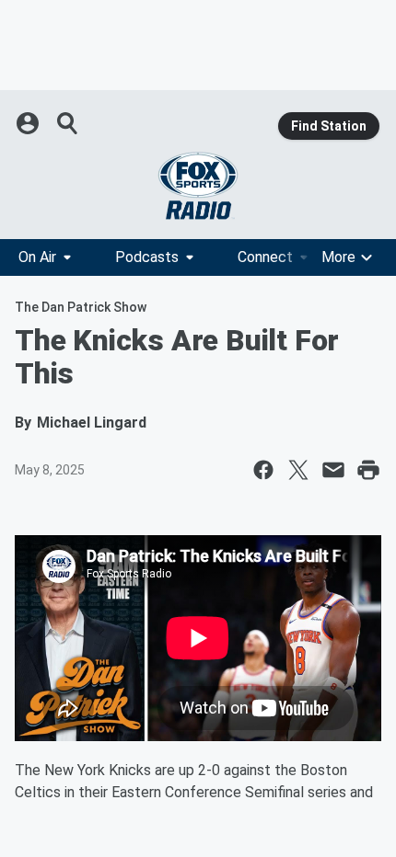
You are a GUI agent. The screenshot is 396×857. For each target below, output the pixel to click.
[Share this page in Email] (333, 470)
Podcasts (147, 257)
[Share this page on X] (298, 470)
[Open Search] (68, 123)
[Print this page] (368, 470)
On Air (37, 257)
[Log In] (29, 123)
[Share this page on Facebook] (263, 470)
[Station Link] (198, 186)
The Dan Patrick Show (80, 307)
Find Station (329, 126)
